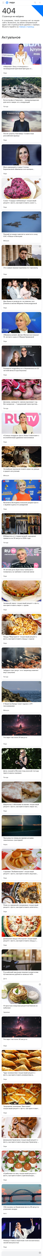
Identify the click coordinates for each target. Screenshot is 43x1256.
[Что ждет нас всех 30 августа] (21, 1032)
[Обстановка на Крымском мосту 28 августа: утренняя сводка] (21, 1200)
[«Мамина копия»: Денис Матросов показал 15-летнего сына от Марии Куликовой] (21, 328)
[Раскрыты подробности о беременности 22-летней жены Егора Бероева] (21, 361)
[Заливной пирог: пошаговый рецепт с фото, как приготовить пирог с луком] (21, 596)
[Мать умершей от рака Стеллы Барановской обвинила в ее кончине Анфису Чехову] (21, 160)
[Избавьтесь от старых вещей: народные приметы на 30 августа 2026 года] (21, 529)
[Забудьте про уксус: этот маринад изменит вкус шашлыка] (21, 663)
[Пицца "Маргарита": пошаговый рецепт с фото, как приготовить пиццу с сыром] (21, 629)
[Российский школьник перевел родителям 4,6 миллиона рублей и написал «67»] (21, 965)
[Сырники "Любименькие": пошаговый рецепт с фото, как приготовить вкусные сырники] (21, 864)
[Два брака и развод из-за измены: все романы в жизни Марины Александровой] (21, 294)
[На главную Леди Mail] (11, 2)
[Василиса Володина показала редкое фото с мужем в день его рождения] (21, 495)
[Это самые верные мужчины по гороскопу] (21, 260)
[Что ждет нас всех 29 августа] (21, 730)
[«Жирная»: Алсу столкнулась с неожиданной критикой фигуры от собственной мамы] (21, 59)
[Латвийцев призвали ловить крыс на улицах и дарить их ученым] (21, 462)
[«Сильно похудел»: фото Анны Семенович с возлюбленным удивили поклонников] (21, 428)
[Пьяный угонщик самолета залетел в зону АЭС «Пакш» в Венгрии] (21, 227)
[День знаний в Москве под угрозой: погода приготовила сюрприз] (21, 764)
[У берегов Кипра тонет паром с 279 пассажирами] (21, 696)
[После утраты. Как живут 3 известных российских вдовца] (21, 126)
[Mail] (7, 2)
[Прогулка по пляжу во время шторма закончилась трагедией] (21, 831)
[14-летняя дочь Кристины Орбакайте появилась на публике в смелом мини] (21, 562)
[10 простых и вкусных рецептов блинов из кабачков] (21, 998)
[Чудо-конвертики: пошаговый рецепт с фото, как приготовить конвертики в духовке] (21, 1065)
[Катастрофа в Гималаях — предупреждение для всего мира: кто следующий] (21, 93)
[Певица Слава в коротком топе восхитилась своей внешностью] (21, 1233)
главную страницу (26, 27)
